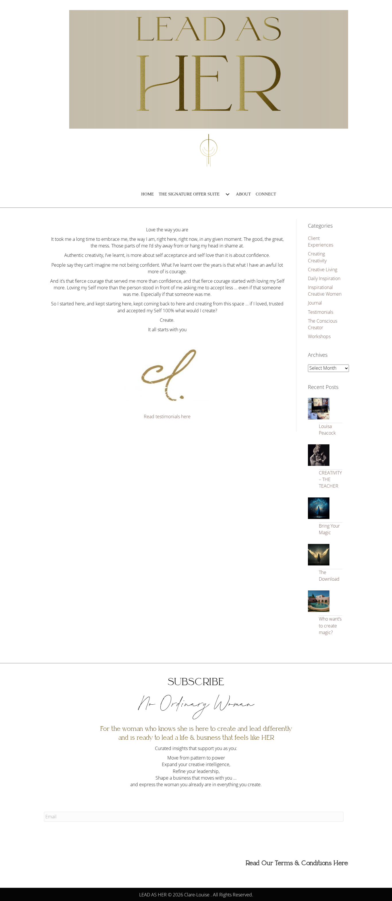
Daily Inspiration (324, 278)
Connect (266, 194)
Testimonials (320, 312)
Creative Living (322, 269)
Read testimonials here (167, 416)
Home (147, 194)
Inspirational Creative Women (324, 290)
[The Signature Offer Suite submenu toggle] (227, 194)
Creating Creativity (317, 257)
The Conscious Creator (322, 324)
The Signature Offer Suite (189, 194)
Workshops (319, 336)
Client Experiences (320, 241)
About (243, 194)
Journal (315, 303)
